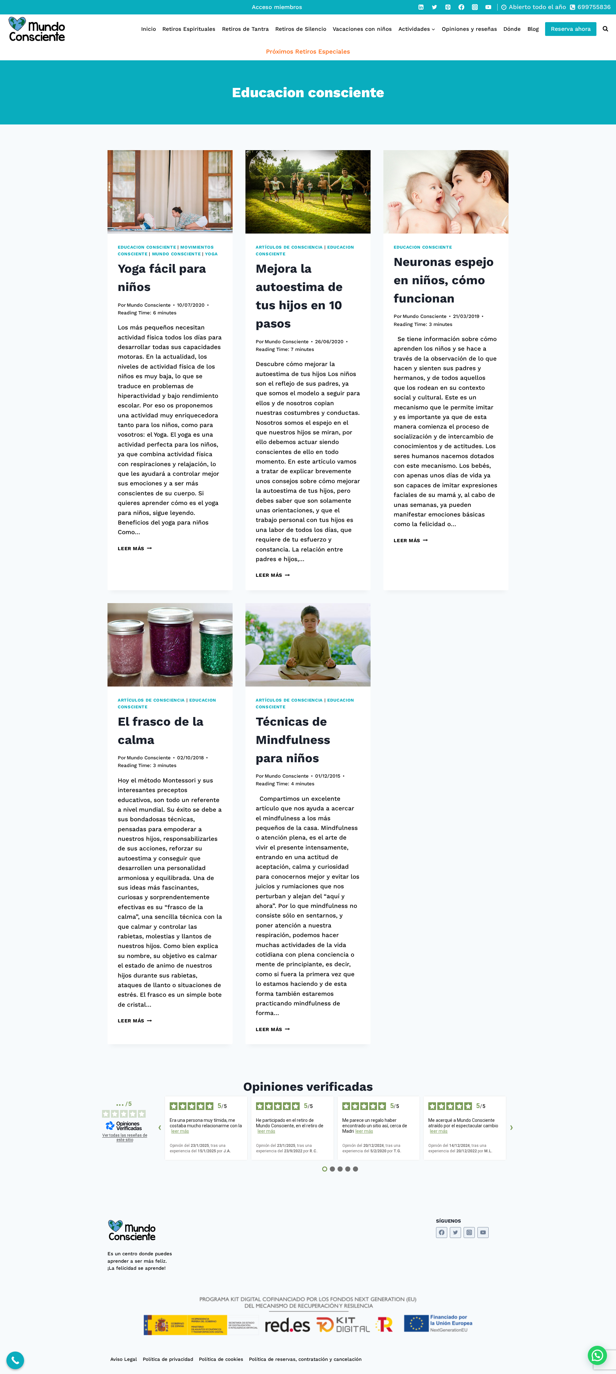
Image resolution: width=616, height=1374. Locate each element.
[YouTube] (488, 7)
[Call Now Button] (15, 1360)
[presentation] (170, 192)
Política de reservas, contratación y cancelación (305, 1359)
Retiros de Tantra (245, 29)
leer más (180, 1131)
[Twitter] (434, 7)
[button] (597, 1355)
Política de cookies (221, 1359)
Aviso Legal (123, 1359)
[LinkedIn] (421, 7)
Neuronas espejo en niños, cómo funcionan (444, 280)
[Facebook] (461, 7)
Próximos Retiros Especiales (308, 51)
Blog (533, 29)
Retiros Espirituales (188, 29)
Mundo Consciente (149, 305)
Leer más (135, 548)
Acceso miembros (277, 7)
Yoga (211, 254)
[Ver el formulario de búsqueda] (604, 29)
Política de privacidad (168, 1359)
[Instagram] (475, 7)
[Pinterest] (448, 7)
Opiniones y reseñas (469, 29)
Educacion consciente (147, 247)
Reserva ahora (571, 28)
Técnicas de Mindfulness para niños (293, 739)
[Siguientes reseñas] (511, 1128)
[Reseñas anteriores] (159, 1128)
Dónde (512, 29)
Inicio (148, 29)
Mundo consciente (176, 254)
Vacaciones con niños (362, 29)
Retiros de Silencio (300, 29)
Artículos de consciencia (289, 247)
